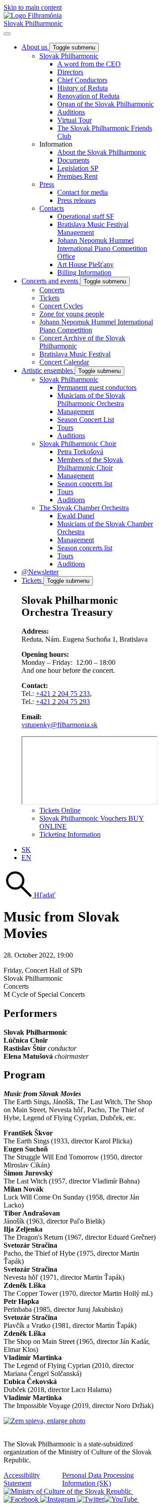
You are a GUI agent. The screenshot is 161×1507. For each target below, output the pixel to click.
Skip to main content (33, 7)
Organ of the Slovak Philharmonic (105, 104)
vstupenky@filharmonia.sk (59, 725)
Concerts (51, 290)
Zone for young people (71, 314)
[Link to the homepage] (33, 15)
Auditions (71, 112)
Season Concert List (85, 419)
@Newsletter (40, 572)
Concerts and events (50, 281)
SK (26, 849)
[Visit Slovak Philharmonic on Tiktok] (90, 1499)
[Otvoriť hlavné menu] (7, 34)
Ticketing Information (70, 834)
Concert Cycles (61, 306)
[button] (29, 895)
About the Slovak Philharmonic (101, 152)
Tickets (49, 298)
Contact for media (82, 192)
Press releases (76, 200)
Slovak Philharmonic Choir (77, 443)
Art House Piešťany (85, 264)
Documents (73, 160)
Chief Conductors (82, 80)
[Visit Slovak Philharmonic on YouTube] (121, 1499)
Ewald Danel (75, 516)
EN (26, 857)
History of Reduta (82, 88)
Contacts (51, 208)
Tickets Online (59, 810)
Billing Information (84, 272)
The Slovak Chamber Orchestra (84, 508)
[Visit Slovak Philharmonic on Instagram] (58, 1499)
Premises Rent (77, 176)
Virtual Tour (74, 120)
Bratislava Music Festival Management (92, 228)
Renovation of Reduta (88, 96)
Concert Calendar (64, 362)
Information (55, 144)
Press (46, 184)
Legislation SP (77, 168)
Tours (65, 427)
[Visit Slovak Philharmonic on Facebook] (22, 1499)
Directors (70, 72)
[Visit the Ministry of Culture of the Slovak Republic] (68, 1491)
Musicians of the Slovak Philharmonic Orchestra (91, 399)
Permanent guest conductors (96, 387)
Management (75, 411)
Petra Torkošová (80, 451)
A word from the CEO (89, 64)
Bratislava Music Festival (74, 354)
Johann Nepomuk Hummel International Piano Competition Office (102, 248)
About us (35, 47)
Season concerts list (84, 483)
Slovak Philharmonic (33, 23)
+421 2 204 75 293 (63, 701)
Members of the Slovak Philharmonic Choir (90, 463)
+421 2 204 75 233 (63, 693)
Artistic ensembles (48, 370)
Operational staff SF (85, 216)
